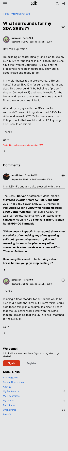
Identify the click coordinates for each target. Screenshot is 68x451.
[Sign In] (63, 3)
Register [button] (31, 363)
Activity (7, 386)
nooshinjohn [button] (17, 175)
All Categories (10, 377)
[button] (63, 26)
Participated (9, 405)
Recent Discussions (13, 382)
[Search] (57, 3)
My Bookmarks (34, 391)
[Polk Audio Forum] (33, 3)
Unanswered (34, 409)
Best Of (7, 414)
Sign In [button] (12, 363)
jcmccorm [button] (16, 38)
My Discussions (11, 396)
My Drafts (34, 400)
